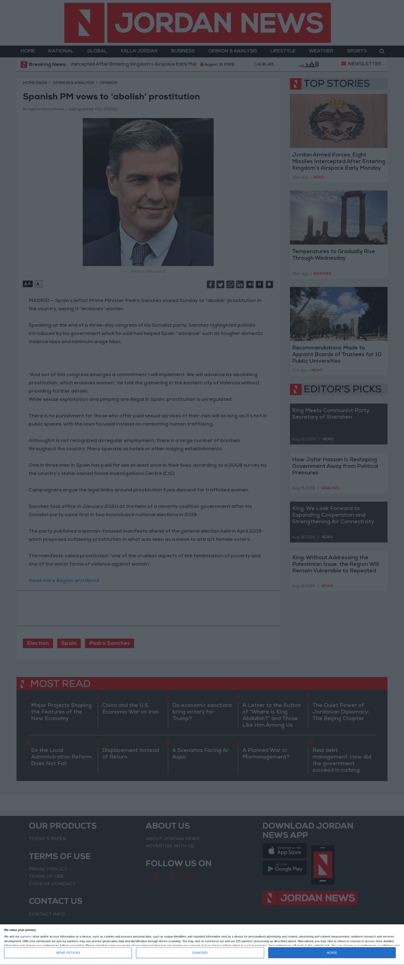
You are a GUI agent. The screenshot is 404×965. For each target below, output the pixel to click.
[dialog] (202, 945)
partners (26, 936)
